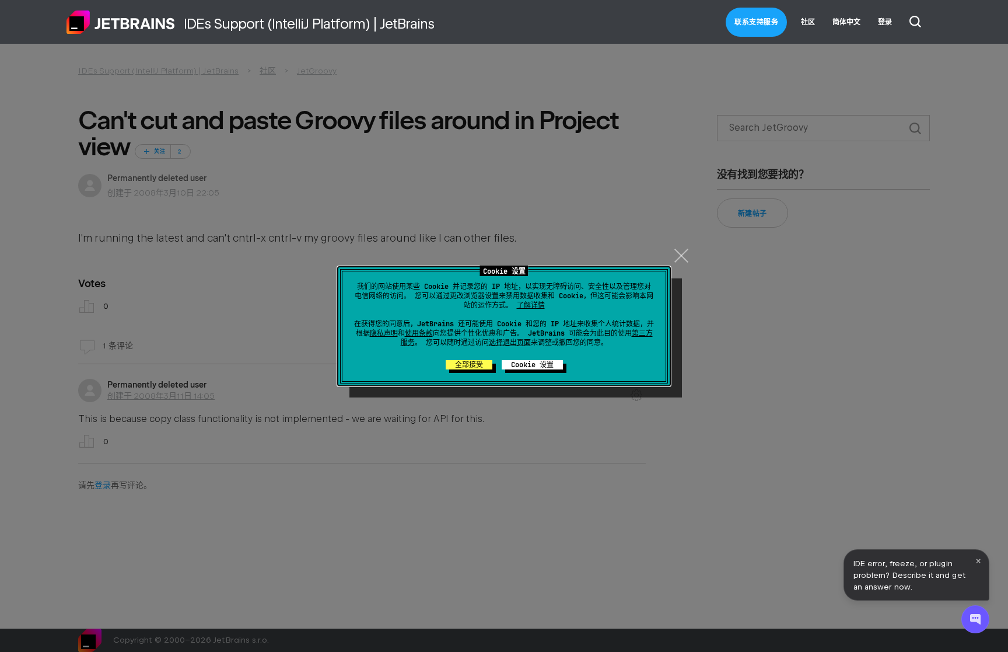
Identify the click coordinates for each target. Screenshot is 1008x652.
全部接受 (469, 364)
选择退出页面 (510, 342)
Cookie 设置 (532, 364)
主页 (120, 22)
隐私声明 (384, 333)
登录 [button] (885, 22)
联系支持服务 (756, 22)
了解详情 (531, 305)
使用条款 (419, 333)
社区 (808, 22)
